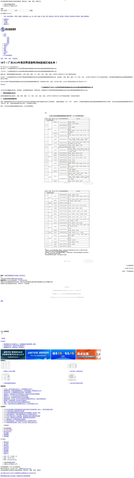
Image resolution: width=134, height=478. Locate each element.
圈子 (5, 53)
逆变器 (62, 16)
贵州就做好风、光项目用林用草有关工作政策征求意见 (22, 414)
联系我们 (6, 451)
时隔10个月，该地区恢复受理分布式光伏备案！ (17, 397)
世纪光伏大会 (7, 431)
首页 (5, 34)
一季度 (15, 16)
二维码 (5, 22)
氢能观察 (6, 434)
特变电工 (77, 16)
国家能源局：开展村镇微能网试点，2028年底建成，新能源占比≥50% (22, 390)
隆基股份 (86, 16)
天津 (47, 16)
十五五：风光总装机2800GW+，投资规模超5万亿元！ (18, 389)
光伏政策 (14, 58)
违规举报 (27, 476)
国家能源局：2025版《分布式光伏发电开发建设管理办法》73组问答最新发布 (25, 398)
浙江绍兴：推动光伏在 (76, 371)
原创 (43, 16)
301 (33, 16)
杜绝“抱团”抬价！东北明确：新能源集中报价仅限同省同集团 (23, 416)
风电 (8, 39)
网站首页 (6, 442)
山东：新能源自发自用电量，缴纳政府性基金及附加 (21, 417)
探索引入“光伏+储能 (9, 371)
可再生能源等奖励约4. (10, 383)
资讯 (5, 35)
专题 (5, 47)
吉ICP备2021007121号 (6, 473)
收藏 (13, 278)
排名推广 (8, 476)
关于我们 (6, 443)
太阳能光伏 (25, 16)
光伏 (5, 16)
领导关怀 (6, 448)
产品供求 (6, 44)
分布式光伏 (22, 275)
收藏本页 (6, 19)
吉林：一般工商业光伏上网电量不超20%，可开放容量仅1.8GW (21, 403)
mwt (30, 16)
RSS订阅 (22, 476)
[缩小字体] (3, 66)
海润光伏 (51, 16)
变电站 (17, 275)
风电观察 (6, 436)
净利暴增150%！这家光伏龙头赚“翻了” (14, 345)
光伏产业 (56, 16)
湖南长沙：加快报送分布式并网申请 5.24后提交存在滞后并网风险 (22, 394)
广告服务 (18, 476)
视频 (5, 50)
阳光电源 (72, 16)
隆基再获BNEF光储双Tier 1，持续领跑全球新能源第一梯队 (20, 344)
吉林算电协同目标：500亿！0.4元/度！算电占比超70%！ (22, 422)
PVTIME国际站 (8, 55)
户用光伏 (66, 16)
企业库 (5, 52)
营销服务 (6, 450)
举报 (9, 278)
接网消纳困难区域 (10, 275)
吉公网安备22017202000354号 (28, 473)
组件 (35, 16)
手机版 (5, 20)
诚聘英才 (6, 445)
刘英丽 (3, 338)
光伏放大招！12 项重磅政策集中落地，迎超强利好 (17, 392)
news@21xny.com (12, 459)
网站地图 (3, 476)
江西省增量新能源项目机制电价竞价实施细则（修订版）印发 (23, 412)
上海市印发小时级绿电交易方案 (15, 411)
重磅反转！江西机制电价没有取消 (16, 419)
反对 (5, 278)
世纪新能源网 (7, 428)
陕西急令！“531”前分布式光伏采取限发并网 (16, 395)
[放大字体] (1, 66)
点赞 (2, 278)
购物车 (5, 24)
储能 (82, 16)
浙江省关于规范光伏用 (76, 383)
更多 (2, 331)
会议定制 (6, 447)
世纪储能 (6, 433)
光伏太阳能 (10, 16)
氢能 (8, 40)
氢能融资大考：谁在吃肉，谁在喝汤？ (14, 347)
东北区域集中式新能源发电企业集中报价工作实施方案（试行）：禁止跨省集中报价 (30, 409)
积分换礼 (13, 476)
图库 (5, 48)
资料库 (5, 45)
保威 (39, 16)
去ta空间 (3, 341)
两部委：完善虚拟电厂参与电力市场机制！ (15, 400)
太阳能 (20, 16)
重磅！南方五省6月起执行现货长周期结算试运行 (17, 402)
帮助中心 (6, 453)
